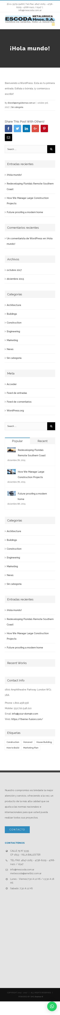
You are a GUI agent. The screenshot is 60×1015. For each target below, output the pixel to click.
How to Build (13, 748)
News (10, 349)
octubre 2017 (14, 270)
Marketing (12, 340)
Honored (27, 742)
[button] (52, 1006)
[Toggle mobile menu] (53, 24)
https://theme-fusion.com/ (27, 719)
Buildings (12, 313)
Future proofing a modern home (25, 212)
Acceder (12, 384)
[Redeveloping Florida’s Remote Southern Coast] (11, 450)
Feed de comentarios (19, 401)
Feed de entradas (17, 393)
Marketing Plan (30, 748)
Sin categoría (17, 107)
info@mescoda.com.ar (30, 10)
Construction (14, 322)
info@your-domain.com (25, 713)
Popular (17, 441)
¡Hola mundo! (14, 174)
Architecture (14, 305)
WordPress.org (15, 410)
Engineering (13, 331)
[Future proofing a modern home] (11, 493)
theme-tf (38, 997)
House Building (44, 742)
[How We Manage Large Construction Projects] (11, 471)
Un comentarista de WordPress (24, 238)
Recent (43, 441)
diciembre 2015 (15, 278)
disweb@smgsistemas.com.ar (21, 103)
